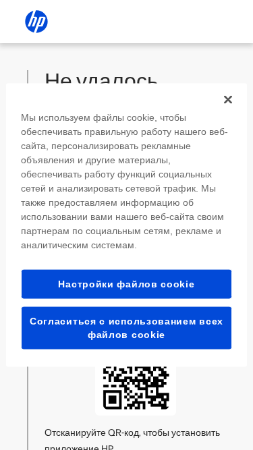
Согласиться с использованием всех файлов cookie (126, 328)
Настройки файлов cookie (126, 283)
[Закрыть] (228, 99)
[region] (126, 225)
